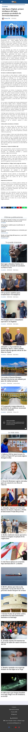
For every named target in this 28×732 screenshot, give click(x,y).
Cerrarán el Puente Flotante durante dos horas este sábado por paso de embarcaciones (13, 379)
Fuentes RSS (14, 712)
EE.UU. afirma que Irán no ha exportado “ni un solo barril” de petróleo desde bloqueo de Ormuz (13, 588)
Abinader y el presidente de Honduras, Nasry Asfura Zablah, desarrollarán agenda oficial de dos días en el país (13, 349)
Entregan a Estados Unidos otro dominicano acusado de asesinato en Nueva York (13, 220)
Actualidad (5, 6)
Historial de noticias (14, 709)
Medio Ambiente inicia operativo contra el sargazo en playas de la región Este (14, 536)
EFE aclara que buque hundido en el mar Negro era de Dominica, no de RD (13, 694)
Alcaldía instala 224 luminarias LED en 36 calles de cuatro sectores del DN (13, 642)
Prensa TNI (7, 18)
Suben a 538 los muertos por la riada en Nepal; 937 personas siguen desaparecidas (14, 456)
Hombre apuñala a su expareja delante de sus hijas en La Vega (12, 668)
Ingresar (14, 714)
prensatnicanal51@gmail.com (14, 723)
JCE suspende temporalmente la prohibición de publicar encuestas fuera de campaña (13, 408)
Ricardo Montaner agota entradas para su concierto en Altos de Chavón (14, 483)
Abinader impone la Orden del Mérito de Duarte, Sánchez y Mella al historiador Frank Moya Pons (13, 509)
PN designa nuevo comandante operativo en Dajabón (12, 320)
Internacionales (4, 233)
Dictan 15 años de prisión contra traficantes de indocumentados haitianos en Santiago (13, 615)
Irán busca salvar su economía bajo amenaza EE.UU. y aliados (12, 563)
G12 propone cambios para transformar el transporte (10, 294)
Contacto (14, 707)
